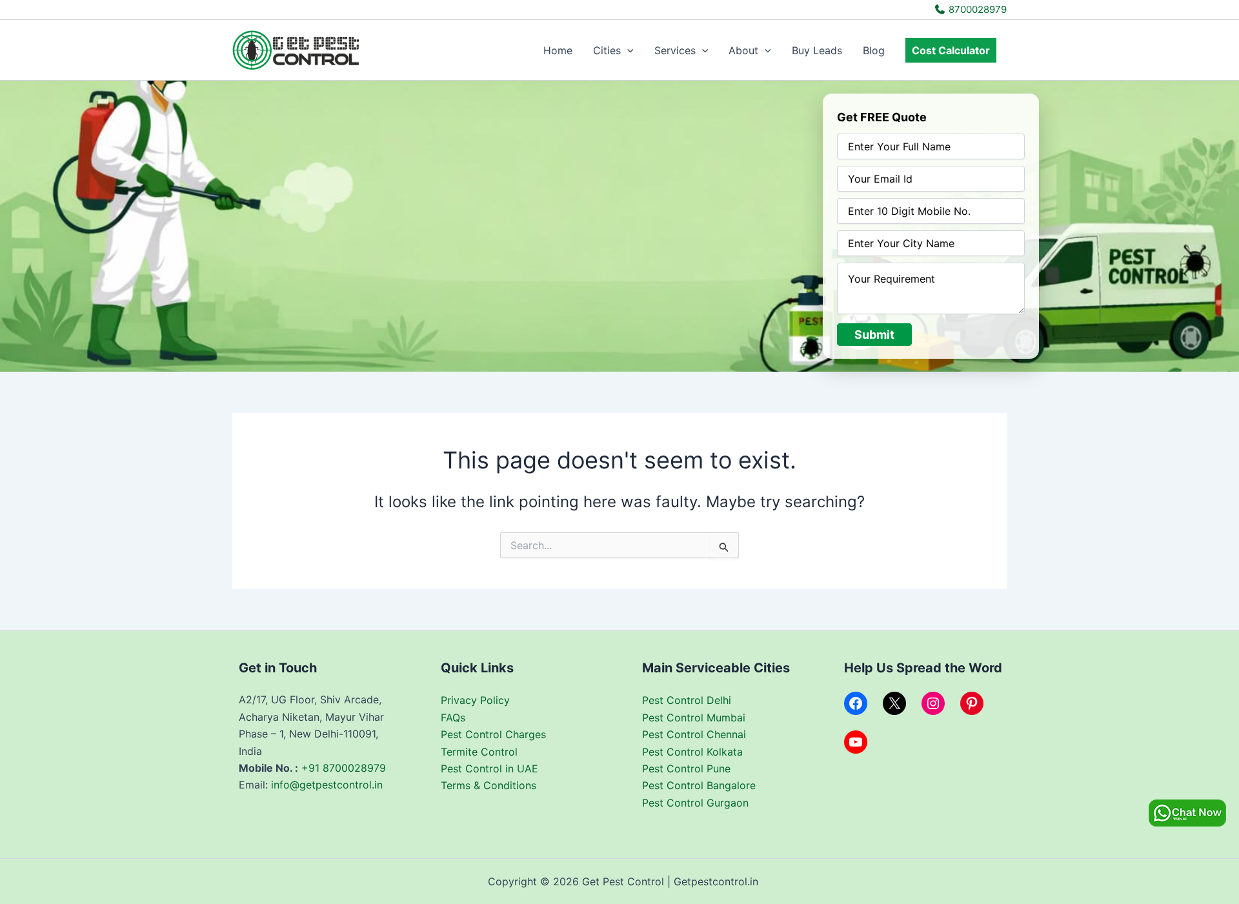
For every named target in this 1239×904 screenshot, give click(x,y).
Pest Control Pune (686, 768)
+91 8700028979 (343, 767)
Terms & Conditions (488, 785)
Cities (607, 50)
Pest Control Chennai (694, 734)
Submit (874, 334)
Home (557, 50)
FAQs (453, 717)
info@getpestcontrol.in (327, 784)
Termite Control (479, 751)
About (743, 50)
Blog (874, 50)
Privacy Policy (475, 700)
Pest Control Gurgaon (695, 802)
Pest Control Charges (493, 734)
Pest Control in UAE (489, 768)
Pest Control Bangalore (699, 785)
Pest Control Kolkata (692, 751)
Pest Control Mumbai (693, 717)
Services (675, 50)
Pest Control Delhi (686, 700)
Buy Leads (817, 50)
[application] (627, 50)
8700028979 (976, 9)
